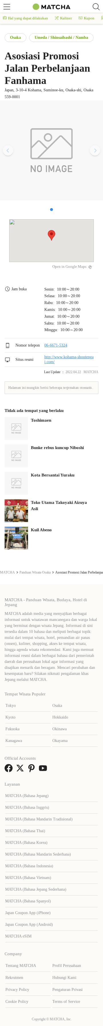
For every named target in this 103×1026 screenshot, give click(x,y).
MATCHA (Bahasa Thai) (25, 831)
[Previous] (8, 150)
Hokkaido (60, 717)
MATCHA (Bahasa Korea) (26, 842)
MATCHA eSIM (18, 936)
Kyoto (10, 717)
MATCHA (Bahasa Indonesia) (29, 866)
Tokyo (10, 705)
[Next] (95, 150)
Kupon (89, 18)
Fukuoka (12, 729)
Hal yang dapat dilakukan (28, 18)
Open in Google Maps (69, 267)
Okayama (60, 741)
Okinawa (59, 729)
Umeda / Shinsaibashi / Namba (61, 37)
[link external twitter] (21, 770)
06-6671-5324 (55, 345)
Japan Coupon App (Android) (29, 924)
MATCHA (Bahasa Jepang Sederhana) (35, 889)
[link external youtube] (44, 770)
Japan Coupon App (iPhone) (28, 913)
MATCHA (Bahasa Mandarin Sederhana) (38, 854)
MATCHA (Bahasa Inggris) (27, 807)
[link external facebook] (10, 770)
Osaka (15, 37)
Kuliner (66, 18)
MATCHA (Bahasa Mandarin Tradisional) (39, 819)
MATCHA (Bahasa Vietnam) (28, 878)
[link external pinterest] (32, 770)
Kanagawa (13, 741)
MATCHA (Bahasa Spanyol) (28, 901)
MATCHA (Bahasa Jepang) (27, 796)
